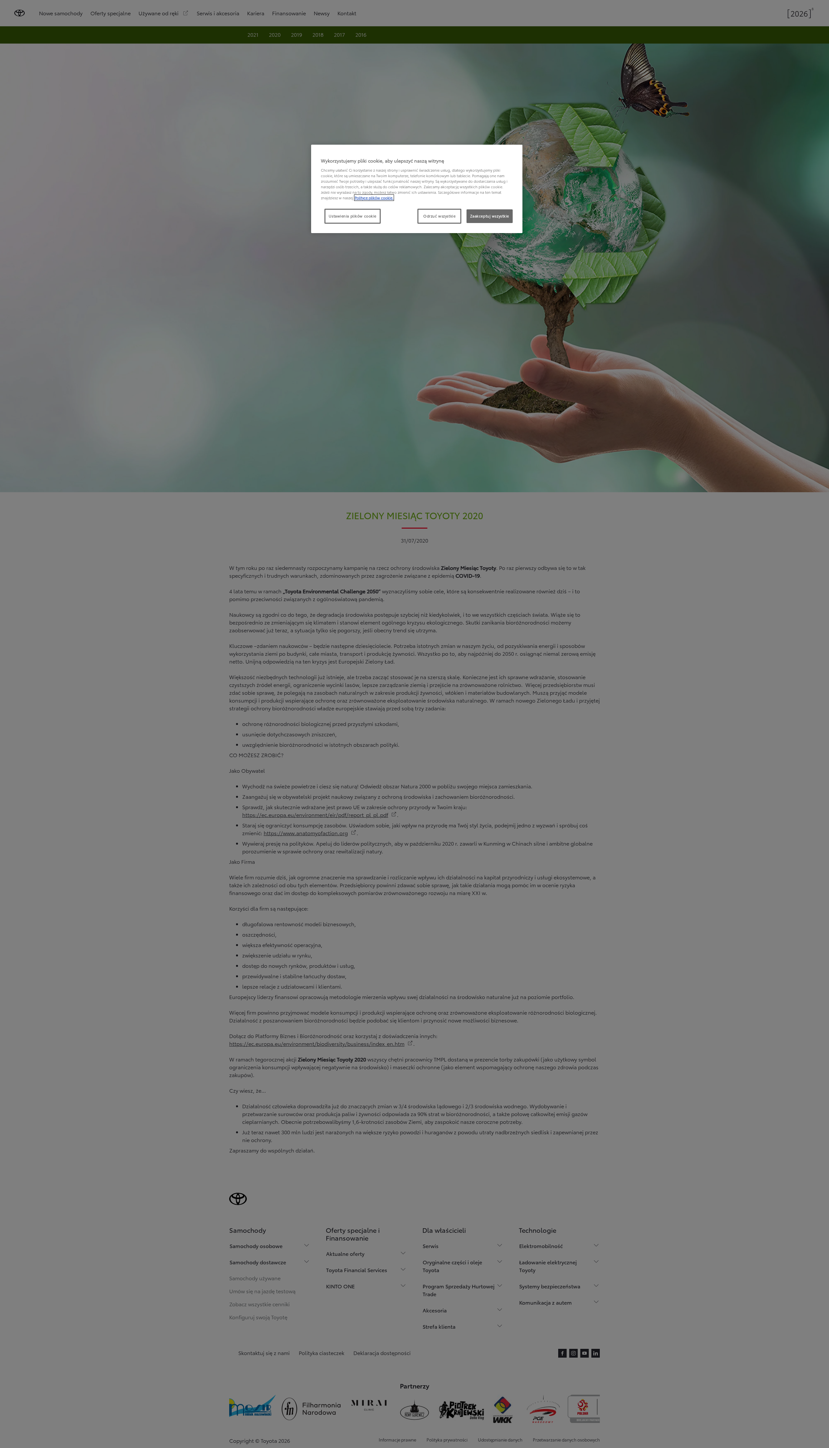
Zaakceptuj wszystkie (489, 215)
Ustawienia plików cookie (352, 215)
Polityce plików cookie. (374, 197)
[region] (416, 189)
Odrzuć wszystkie (439, 215)
